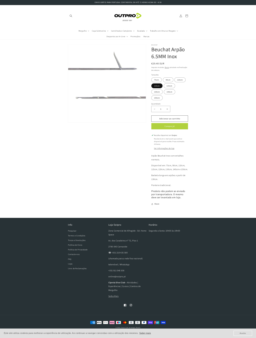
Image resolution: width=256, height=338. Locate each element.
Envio (167, 67)
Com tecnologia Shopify (132, 327)
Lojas (70, 264)
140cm (169, 92)
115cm (157, 86)
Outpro (123, 327)
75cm (156, 80)
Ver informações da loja (164, 148)
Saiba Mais (113, 296)
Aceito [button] (243, 333)
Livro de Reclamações (77, 268)
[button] (71, 16)
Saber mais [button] (145, 333)
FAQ (69, 259)
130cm (157, 92)
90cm (168, 80)
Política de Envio (75, 245)
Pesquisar (72, 231)
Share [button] (156, 204)
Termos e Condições (76, 235)
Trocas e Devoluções (76, 240)
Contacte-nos (74, 254)
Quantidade (155, 104)
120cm (169, 86)
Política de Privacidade (78, 249)
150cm (157, 98)
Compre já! (170, 126)
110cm (180, 80)
